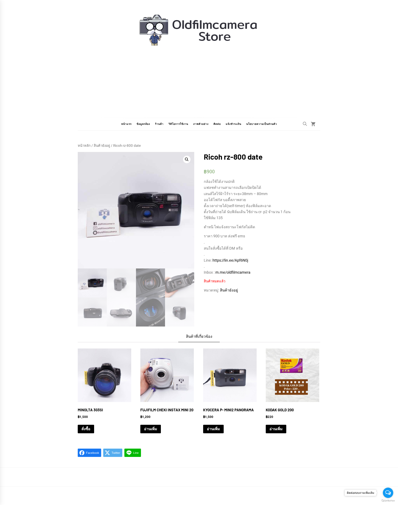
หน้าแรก (126, 124)
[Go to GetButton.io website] (388, 500)
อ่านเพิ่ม (150, 429)
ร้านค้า (159, 124)
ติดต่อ (217, 124)
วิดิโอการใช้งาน (178, 124)
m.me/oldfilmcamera (232, 272)
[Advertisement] (199, 78)
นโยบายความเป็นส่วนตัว (261, 124)
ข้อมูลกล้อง (143, 124)
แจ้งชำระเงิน (233, 124)
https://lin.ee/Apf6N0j (230, 260)
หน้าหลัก (84, 146)
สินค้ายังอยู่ (102, 146)
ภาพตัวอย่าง (201, 124)
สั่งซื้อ (85, 429)
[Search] (305, 124)
